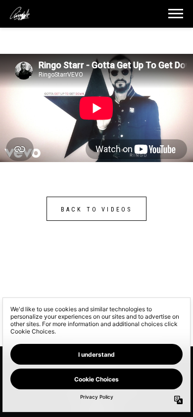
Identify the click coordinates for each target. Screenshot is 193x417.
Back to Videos (97, 209)
